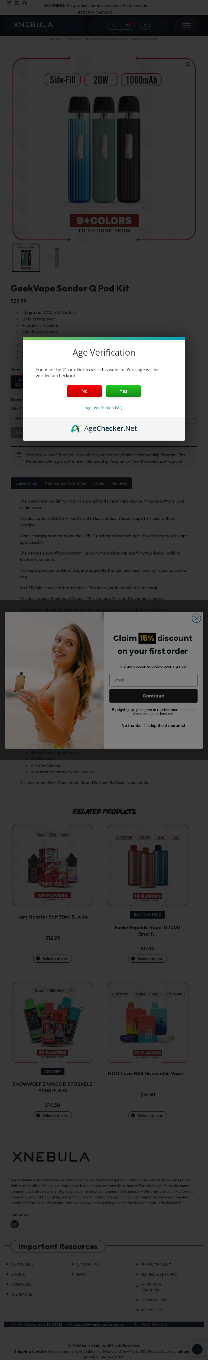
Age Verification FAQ (104, 407)
